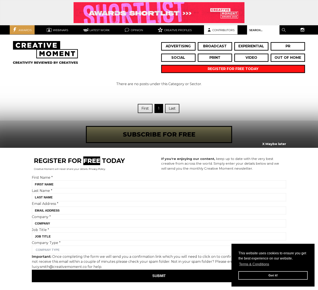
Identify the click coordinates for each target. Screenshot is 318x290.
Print (214, 58)
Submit (159, 276)
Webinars (60, 30)
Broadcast (215, 46)
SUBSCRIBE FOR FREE (159, 134)
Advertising (178, 46)
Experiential (251, 46)
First (145, 108)
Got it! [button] (273, 275)
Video (251, 58)
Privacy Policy (97, 168)
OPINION (136, 30)
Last (172, 108)
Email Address (45, 204)
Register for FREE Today (233, 69)
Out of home (288, 58)
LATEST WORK (99, 30)
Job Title (40, 230)
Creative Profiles (177, 30)
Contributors (223, 30)
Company (41, 217)
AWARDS (25, 30)
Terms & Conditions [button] (254, 264)
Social (178, 58)
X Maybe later (274, 144)
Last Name (42, 190)
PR (288, 46)
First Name (42, 177)
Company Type (46, 243)
